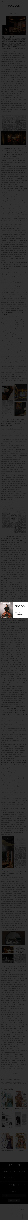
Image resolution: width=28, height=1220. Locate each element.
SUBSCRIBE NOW (20, 614)
